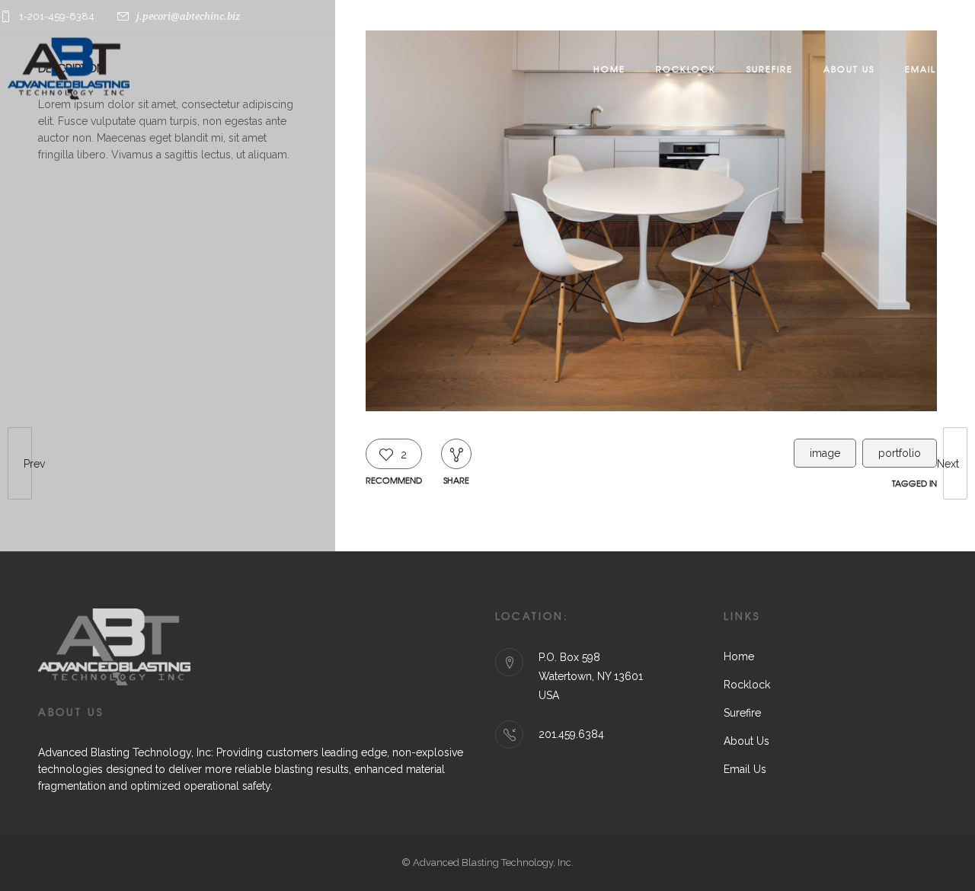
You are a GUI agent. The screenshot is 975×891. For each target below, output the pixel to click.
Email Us (928, 68)
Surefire (769, 68)
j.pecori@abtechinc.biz (188, 16)
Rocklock (686, 68)
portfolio (899, 453)
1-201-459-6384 (56, 16)
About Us (848, 68)
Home (609, 68)
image (825, 453)
